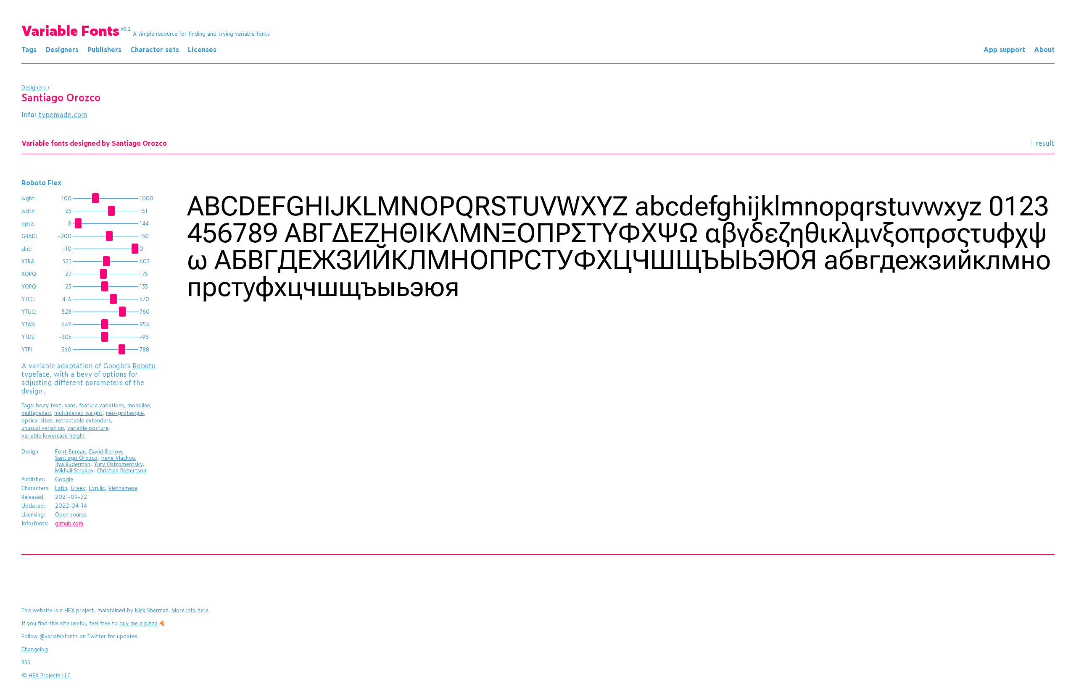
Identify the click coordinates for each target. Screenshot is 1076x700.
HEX (69, 610)
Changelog (34, 649)
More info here (189, 610)
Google (64, 479)
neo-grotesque (125, 413)
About (1044, 49)
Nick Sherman (152, 610)
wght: (28, 198)
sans (70, 405)
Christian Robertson (121, 470)
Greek (78, 488)
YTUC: (28, 311)
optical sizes (37, 420)
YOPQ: (29, 286)
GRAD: (29, 236)
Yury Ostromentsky (118, 464)
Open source (71, 514)
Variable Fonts (76, 30)
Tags (29, 49)
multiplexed (36, 413)
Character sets (154, 49)
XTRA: (28, 261)
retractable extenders (83, 420)
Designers (62, 49)
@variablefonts (59, 636)
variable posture (87, 428)
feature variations (101, 405)
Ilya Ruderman (72, 464)
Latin (61, 488)
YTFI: (27, 349)
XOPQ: (29, 274)
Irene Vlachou (118, 457)
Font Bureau (70, 451)
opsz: (28, 223)
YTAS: (28, 324)
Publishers (104, 49)
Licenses (202, 49)
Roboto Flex (41, 182)
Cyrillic (97, 488)
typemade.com (63, 114)
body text (48, 405)
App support (1004, 49)
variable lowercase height (53, 435)
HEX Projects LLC (50, 675)
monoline (138, 405)
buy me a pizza (138, 623)
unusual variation (42, 428)
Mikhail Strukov (74, 470)
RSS (25, 662)
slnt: (26, 248)
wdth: (28, 211)
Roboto (144, 365)
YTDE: (28, 337)
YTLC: (28, 299)
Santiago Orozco (76, 457)
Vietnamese (122, 488)
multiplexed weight (78, 413)
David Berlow (105, 451)
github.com (69, 523)
